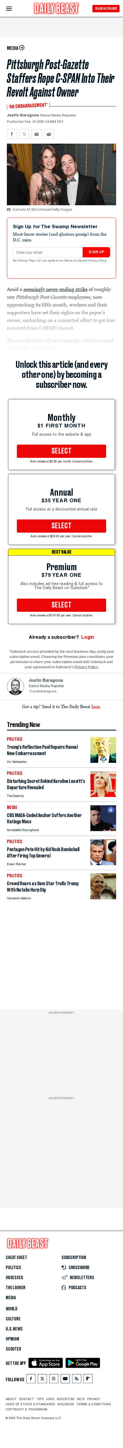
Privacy (93, 1399)
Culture (13, 1319)
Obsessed (14, 1277)
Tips (40, 1399)
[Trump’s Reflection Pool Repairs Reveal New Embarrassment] (103, 761)
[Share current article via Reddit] (49, 134)
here (96, 706)
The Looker (15, 1287)
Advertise (66, 1399)
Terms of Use (73, 260)
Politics (13, 1267)
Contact (26, 1399)
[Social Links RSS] (76, 1380)
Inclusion (65, 1404)
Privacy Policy (97, 260)
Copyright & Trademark (26, 1409)
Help (81, 1399)
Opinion (12, 1339)
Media (11, 1297)
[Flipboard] (88, 1380)
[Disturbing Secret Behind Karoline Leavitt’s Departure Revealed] (103, 795)
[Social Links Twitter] (42, 1380)
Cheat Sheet (16, 1257)
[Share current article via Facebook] (12, 134)
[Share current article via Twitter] (24, 134)
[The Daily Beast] (56, 9)
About (11, 1399)
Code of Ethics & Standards (30, 1404)
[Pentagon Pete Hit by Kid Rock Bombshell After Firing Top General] (103, 863)
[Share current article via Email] (36, 134)
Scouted (13, 1349)
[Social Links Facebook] (30, 1380)
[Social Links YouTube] (65, 1380)
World (11, 1309)
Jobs (50, 1399)
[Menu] (14, 9)
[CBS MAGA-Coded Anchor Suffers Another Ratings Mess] (103, 829)
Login (87, 637)
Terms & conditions (93, 1404)
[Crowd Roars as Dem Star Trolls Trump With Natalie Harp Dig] (103, 897)
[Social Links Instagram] (53, 1380)
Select (61, 451)
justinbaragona (44, 691)
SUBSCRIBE (106, 8)
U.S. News (14, 1329)
